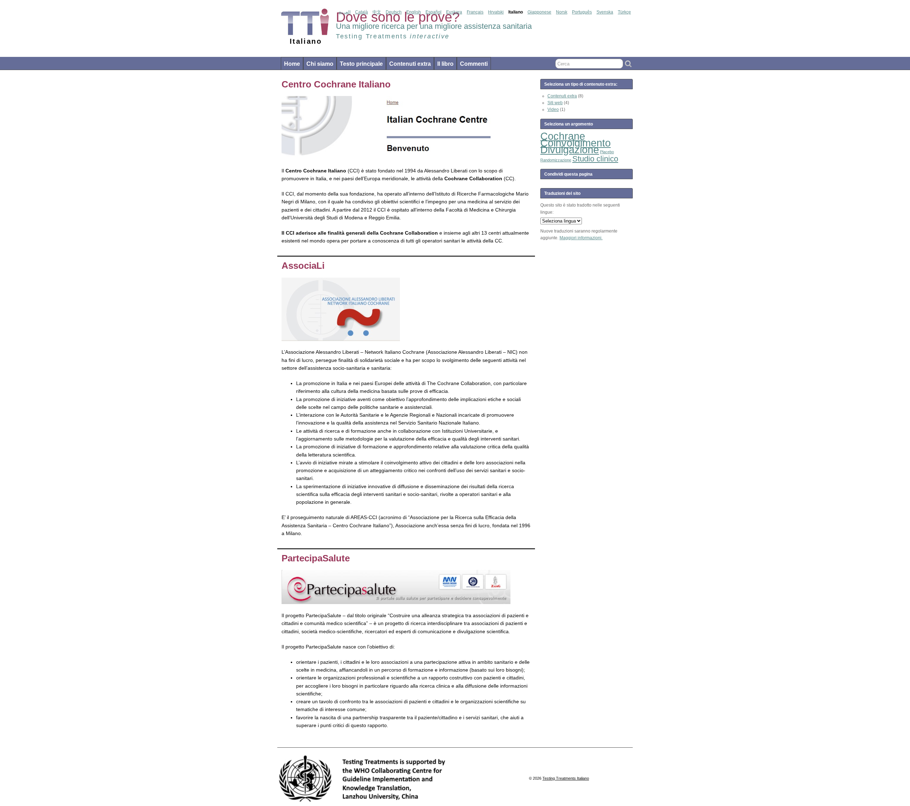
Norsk (561, 12)
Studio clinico (595, 158)
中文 (377, 12)
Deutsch (394, 12)
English (413, 12)
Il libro (445, 64)
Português (582, 12)
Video (553, 109)
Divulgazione (569, 149)
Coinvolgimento (575, 143)
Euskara (454, 12)
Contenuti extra (410, 64)
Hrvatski (496, 12)
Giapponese (539, 12)
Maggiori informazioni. (581, 237)
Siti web (555, 102)
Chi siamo (319, 64)
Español (433, 12)
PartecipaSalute (316, 558)
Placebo (607, 152)
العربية (344, 12)
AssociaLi (303, 265)
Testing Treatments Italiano (565, 778)
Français (475, 12)
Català (361, 12)
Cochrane (562, 136)
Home (292, 64)
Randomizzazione (555, 160)
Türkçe (624, 12)
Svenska (604, 12)
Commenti (474, 64)
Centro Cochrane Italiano (336, 84)
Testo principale (361, 64)
